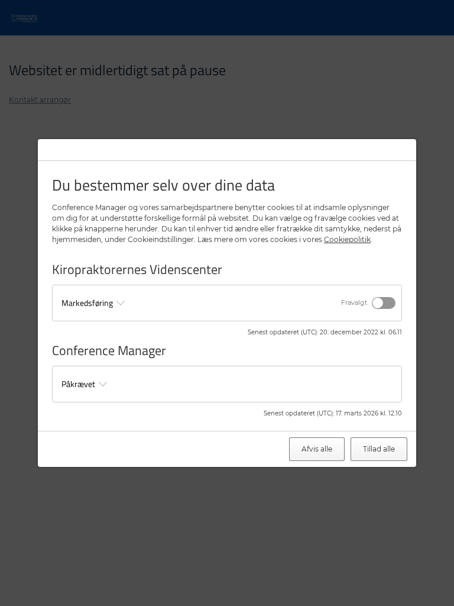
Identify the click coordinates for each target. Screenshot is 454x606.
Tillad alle (379, 448)
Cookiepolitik (347, 239)
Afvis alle (316, 448)
